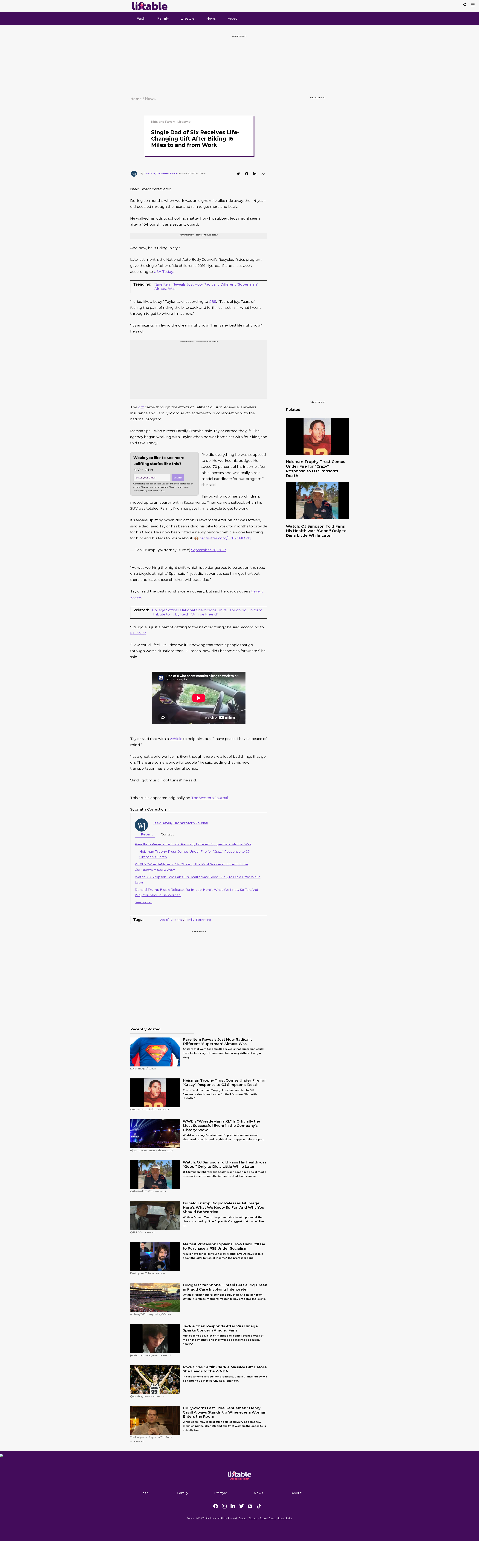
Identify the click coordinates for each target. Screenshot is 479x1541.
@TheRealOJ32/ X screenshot (148, 1191)
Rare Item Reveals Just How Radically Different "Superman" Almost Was (206, 286)
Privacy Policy (285, 1518)
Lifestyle (187, 18)
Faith (141, 18)
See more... (143, 902)
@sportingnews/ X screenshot (148, 1396)
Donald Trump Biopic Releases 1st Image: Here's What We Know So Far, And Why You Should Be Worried (223, 1207)
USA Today (163, 272)
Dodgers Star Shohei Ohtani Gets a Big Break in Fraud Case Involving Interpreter (225, 1287)
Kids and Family (163, 122)
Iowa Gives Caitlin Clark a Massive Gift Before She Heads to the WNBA (225, 1369)
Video (232, 18)
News (211, 18)
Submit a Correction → (150, 809)
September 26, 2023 (208, 550)
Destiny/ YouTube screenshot (148, 1273)
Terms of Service (268, 1518)
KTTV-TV (138, 633)
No (150, 470)
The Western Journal (209, 798)
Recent (147, 834)
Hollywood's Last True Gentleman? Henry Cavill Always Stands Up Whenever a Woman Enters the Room (224, 1412)
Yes (140, 470)
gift (141, 407)
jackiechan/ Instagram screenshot (150, 1355)
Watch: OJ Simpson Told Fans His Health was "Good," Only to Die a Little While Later (316, 531)
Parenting (203, 920)
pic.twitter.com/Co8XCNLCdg (225, 538)
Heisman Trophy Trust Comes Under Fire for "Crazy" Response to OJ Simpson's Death (315, 468)
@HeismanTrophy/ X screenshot (149, 1109)
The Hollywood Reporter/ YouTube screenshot (151, 1439)
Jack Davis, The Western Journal (180, 823)
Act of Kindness (171, 920)
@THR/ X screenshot (142, 1232)
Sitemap (253, 1518)
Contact (167, 834)
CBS (212, 301)
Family (163, 18)
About (297, 1493)
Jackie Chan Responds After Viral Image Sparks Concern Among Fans (220, 1328)
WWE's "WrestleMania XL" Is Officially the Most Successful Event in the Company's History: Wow (221, 1125)
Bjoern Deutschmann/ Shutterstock (151, 1150)
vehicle (176, 739)
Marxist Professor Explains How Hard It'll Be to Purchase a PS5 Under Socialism (224, 1246)
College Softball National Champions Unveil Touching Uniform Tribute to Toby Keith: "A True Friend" (207, 612)
